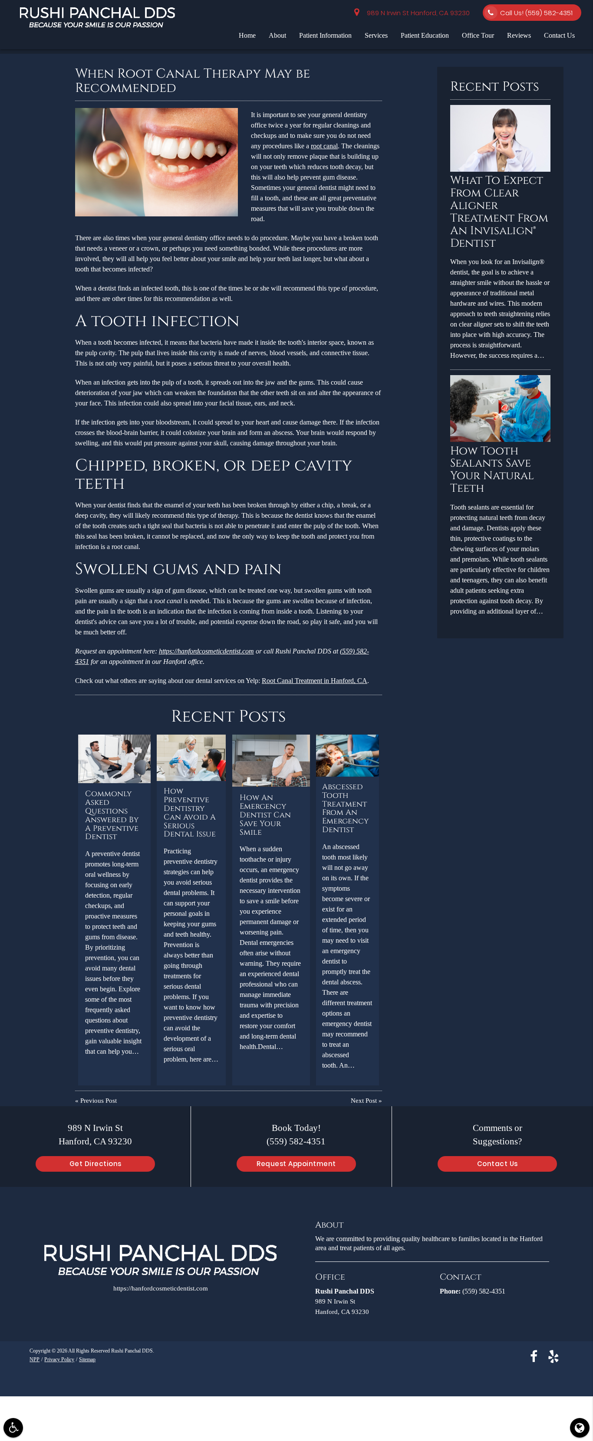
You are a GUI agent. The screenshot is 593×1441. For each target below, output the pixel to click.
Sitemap (87, 1359)
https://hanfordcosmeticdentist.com (206, 651)
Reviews (519, 35)
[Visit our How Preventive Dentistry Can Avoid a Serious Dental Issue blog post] (191, 758)
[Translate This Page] (580, 1428)
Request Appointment (296, 1163)
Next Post (364, 1100)
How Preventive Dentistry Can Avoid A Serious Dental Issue (190, 813)
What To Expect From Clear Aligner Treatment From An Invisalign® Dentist (499, 212)
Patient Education (425, 35)
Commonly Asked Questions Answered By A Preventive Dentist (112, 815)
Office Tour (478, 35)
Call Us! (536, 12)
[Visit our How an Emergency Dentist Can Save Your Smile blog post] (271, 760)
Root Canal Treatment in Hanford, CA (314, 680)
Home (247, 35)
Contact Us (559, 35)
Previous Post (98, 1100)
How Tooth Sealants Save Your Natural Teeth (492, 470)
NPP (35, 1359)
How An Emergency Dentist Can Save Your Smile (265, 815)
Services (376, 35)
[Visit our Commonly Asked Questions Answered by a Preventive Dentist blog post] (114, 759)
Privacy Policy (59, 1359)
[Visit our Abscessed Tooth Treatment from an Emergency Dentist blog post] (347, 756)
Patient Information (325, 35)
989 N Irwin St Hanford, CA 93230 (416, 12)
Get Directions (95, 1163)
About (277, 35)
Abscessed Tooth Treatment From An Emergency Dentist (345, 808)
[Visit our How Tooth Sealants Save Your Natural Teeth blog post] (500, 440)
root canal (324, 146)
